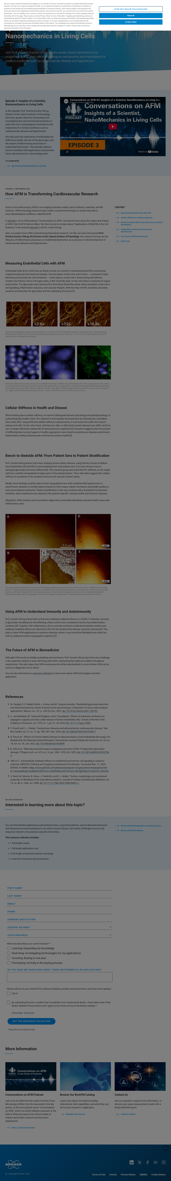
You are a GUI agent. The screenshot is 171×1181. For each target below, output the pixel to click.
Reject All (130, 15)
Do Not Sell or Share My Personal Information (130, 9)
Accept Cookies (131, 22)
